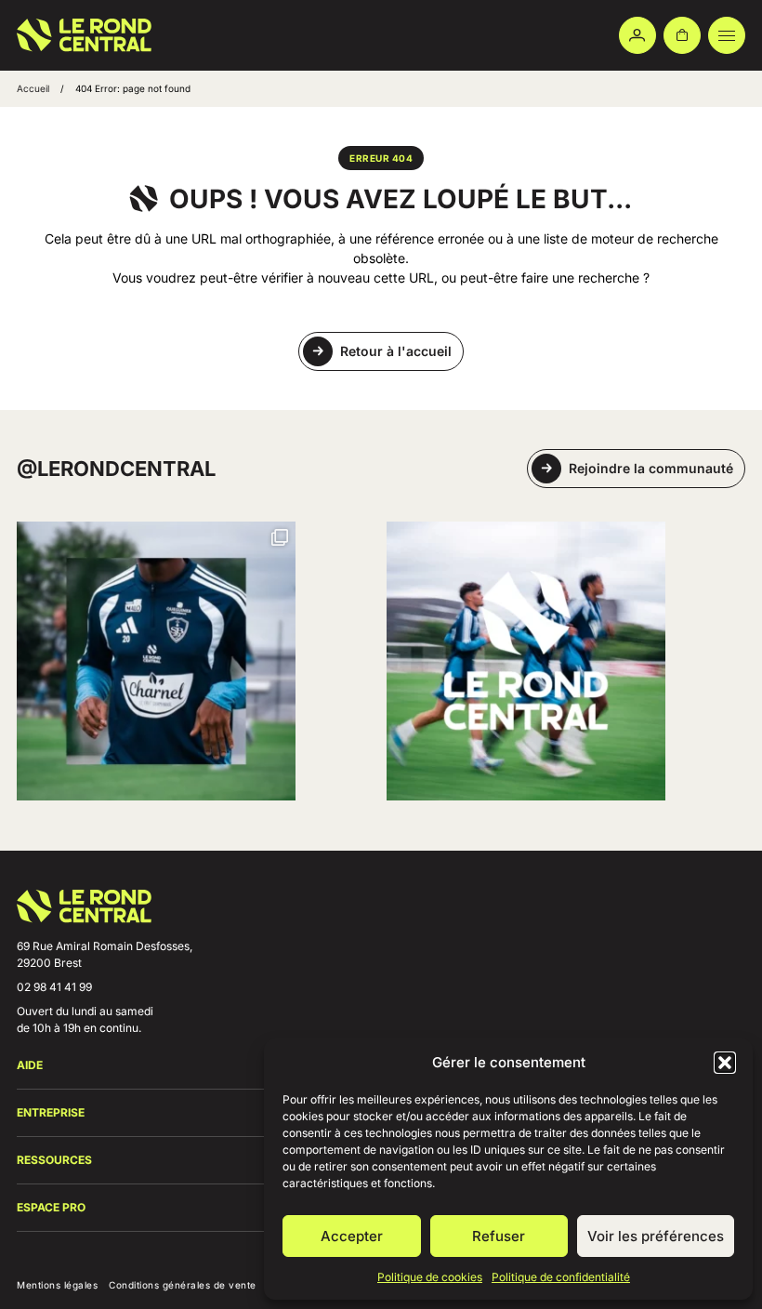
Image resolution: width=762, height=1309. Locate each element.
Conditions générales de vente (182, 1284)
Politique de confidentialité (561, 1277)
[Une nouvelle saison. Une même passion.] (526, 661)
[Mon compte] (637, 35)
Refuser (498, 1236)
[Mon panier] (682, 35)
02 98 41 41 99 (54, 987)
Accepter (352, 1236)
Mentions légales (57, 1284)
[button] (725, 1062)
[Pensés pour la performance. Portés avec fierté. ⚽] (156, 661)
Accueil (33, 88)
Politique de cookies (429, 1277)
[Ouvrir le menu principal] (726, 35)
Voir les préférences (655, 1236)
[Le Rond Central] (84, 35)
